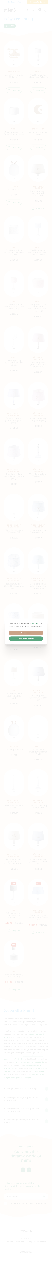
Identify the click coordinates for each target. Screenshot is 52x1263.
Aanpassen (26, 633)
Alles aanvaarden (26, 639)
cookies (34, 623)
